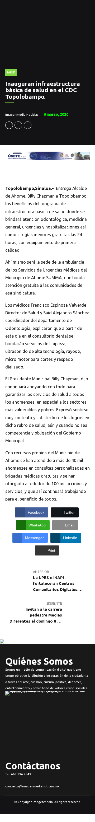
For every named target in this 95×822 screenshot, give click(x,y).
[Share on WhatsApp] (27, 125)
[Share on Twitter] (18, 125)
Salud (11, 72)
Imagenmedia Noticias (21, 114)
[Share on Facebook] (9, 125)
